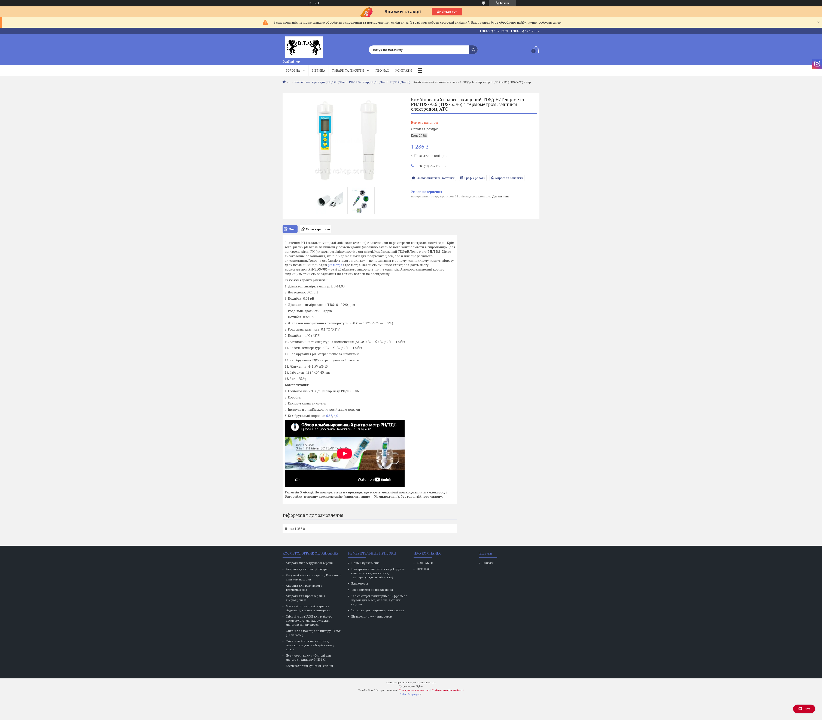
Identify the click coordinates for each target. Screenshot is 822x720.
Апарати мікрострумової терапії (309, 563)
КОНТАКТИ (425, 563)
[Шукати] (473, 47)
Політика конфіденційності (448, 690)
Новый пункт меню (365, 563)
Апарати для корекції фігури (307, 569)
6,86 (328, 415)
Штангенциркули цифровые (372, 616)
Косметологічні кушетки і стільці (309, 666)
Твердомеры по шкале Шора (372, 590)
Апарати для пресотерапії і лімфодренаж (305, 598)
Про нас (382, 70)
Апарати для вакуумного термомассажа (304, 587)
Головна (293, 70)
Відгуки (488, 563)
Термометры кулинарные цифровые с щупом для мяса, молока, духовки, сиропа (379, 600)
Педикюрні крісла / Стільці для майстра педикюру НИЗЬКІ (308, 657)
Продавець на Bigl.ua (411, 686)
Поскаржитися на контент (414, 690)
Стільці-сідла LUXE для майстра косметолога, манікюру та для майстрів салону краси (309, 620)
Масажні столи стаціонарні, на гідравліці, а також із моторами (308, 608)
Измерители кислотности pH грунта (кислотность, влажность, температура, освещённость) (378, 573)
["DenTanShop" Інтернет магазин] (304, 46)
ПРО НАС (423, 569)
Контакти (403, 70)
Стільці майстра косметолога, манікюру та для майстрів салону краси (310, 645)
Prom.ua (431, 682)
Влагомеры (359, 583)
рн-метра (335, 265)
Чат (807, 709)
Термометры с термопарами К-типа (377, 610)
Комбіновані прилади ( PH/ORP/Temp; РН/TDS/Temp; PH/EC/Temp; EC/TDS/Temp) (352, 82)
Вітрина (318, 70)
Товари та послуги (348, 70)
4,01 (337, 415)
